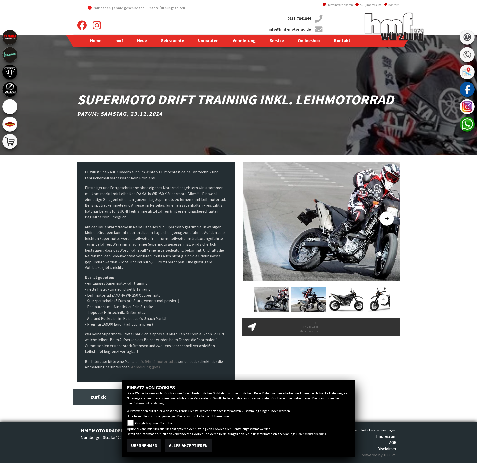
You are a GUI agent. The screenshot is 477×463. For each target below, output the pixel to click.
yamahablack (9, 37)
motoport (9, 124)
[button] (119, 40)
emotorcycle (9, 106)
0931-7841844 (299, 18)
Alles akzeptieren (188, 445)
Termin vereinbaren (340, 5)
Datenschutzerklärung (149, 403)
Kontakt (393, 5)
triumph (9, 72)
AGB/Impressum (370, 5)
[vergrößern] (322, 220)
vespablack (9, 54)
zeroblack (9, 89)
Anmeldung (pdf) (145, 367)
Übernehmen (144, 445)
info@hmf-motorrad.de (290, 29)
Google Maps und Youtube (153, 423)
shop (9, 141)
